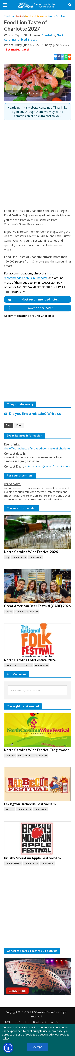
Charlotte (9, 16)
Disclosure (40, 1022)
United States (27, 39)
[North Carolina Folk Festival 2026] (37, 640)
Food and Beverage (36, 16)
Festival (20, 16)
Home (7, 1022)
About (55, 1022)
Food (19, 425)
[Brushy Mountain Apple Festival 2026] (37, 838)
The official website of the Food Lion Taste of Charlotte (37, 448)
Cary (7, 557)
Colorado (19, 611)
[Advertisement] (37, 164)
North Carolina (56, 16)
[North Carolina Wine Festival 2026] (37, 532)
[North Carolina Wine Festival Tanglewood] (37, 730)
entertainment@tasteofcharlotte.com (47, 466)
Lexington (9, 809)
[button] (8, 1048)
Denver (8, 611)
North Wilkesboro (13, 863)
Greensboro (10, 665)
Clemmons (10, 755)
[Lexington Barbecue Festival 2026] (37, 784)
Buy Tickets (22, 1022)
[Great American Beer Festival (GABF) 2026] (37, 586)
